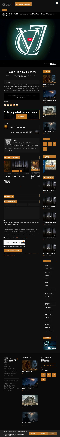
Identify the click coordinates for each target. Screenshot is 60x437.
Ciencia (47, 324)
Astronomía (48, 317)
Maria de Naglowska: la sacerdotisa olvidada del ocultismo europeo (22, 10)
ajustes (13, 435)
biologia (47, 321)
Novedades (7, 171)
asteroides (48, 307)
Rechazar (42, 433)
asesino (47, 299)
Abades (47, 265)
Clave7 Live (20, 76)
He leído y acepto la (16, 237)
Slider (25, 76)
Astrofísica (48, 314)
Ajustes (52, 433)
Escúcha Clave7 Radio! (24, 4)
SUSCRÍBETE (21, 116)
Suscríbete (50, 365)
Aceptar (33, 433)
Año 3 (46, 285)
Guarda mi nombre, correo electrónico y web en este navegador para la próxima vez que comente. (21, 223)
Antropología (48, 293)
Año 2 (46, 282)
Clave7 (7, 75)
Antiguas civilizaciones (48, 289)
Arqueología (48, 296)
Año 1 (46, 278)
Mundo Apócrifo (48, 165)
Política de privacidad (22, 237)
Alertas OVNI (48, 268)
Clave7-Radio (48, 331)
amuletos (47, 272)
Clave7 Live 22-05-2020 (29, 177)
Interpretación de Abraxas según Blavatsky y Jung (49, 162)
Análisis (47, 275)
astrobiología (48, 310)
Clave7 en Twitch (11, 176)
